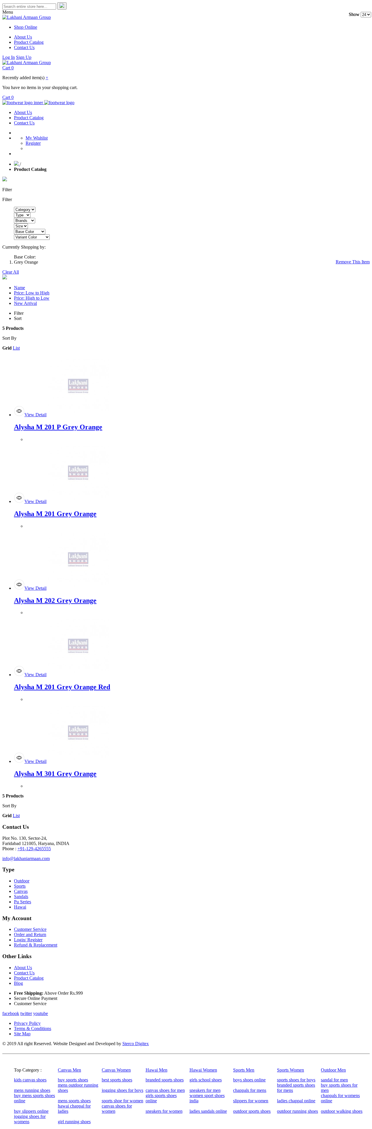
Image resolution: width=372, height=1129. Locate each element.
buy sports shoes (73, 1079)
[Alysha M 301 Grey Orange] (78, 761)
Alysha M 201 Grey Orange (55, 514)
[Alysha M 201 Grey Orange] (78, 501)
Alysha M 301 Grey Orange (55, 773)
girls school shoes (205, 1079)
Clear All (10, 271)
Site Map (22, 1033)
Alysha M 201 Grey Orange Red (62, 687)
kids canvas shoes (30, 1079)
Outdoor (21, 880)
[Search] (62, 6)
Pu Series (22, 901)
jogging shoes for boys (122, 1090)
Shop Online (25, 27)
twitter (26, 1013)
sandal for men (334, 1079)
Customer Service (30, 929)
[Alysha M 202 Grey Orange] (78, 588)
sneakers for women (164, 1111)
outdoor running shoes (297, 1111)
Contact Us (24, 47)
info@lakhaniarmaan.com (26, 858)
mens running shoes (32, 1090)
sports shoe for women (122, 1100)
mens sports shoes (74, 1100)
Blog (18, 983)
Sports (20, 886)
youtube (40, 1013)
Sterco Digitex (135, 1043)
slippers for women (250, 1100)
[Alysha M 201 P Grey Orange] (78, 414)
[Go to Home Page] (17, 164)
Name (19, 287)
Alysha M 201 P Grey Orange (58, 427)
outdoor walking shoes (341, 1111)
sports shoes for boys (296, 1079)
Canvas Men (69, 1070)
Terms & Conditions (32, 1028)
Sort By (9, 338)
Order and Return (30, 934)
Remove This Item (353, 261)
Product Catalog (29, 42)
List (16, 347)
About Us (23, 37)
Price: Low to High (31, 292)
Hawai (20, 906)
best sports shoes (117, 1079)
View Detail (35, 414)
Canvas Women (116, 1070)
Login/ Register (28, 939)
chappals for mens (249, 1090)
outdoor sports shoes (252, 1111)
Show (354, 14)
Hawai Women (203, 1070)
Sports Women (290, 1070)
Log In (8, 57)
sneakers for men (205, 1090)
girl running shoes (74, 1121)
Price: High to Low (31, 298)
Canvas (21, 891)
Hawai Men (156, 1070)
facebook (10, 1013)
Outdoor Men (333, 1070)
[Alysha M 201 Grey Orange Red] (78, 674)
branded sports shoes (165, 1079)
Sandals (21, 896)
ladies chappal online (296, 1100)
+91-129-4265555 (34, 848)
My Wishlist (37, 137)
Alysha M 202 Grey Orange (55, 600)
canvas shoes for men (165, 1090)
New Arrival (25, 303)
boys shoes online (249, 1079)
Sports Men (243, 1070)
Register (33, 143)
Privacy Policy (27, 1023)
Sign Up (23, 57)
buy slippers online (31, 1111)
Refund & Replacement (35, 944)
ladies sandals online (208, 1111)
